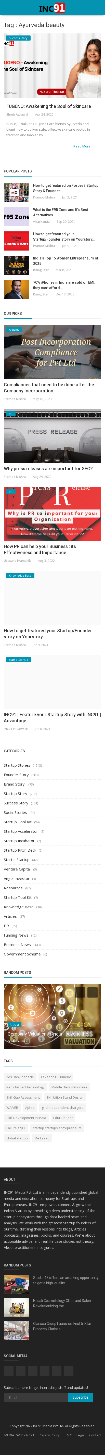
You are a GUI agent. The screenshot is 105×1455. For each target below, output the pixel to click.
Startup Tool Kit (18, 821)
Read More (82, 146)
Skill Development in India (26, 1117)
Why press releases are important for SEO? (48, 468)
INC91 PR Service (16, 729)
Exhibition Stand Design (65, 1097)
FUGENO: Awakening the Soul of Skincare (48, 106)
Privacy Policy (49, 1435)
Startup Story (15, 793)
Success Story (16, 802)
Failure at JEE (16, 1128)
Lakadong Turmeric (56, 1077)
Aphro (30, 1107)
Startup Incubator (19, 840)
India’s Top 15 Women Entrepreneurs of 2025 (65, 261)
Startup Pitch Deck (20, 850)
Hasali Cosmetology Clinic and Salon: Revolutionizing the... (62, 1303)
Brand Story (15, 784)
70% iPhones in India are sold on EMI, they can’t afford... (64, 285)
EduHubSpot (63, 1117)
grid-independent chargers (62, 1107)
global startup (17, 1138)
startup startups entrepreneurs (57, 1128)
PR (6, 925)
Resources (13, 887)
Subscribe (80, 1397)
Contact (95, 1435)
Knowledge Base (19, 906)
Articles (10, 916)
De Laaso (42, 1138)
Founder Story (16, 774)
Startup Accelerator (21, 831)
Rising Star (41, 270)
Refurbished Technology (25, 1087)
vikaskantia (41, 221)
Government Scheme (22, 953)
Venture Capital (17, 869)
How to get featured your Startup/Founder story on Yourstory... (64, 236)
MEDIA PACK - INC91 (19, 1435)
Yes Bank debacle (20, 1077)
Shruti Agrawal (17, 114)
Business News (17, 944)
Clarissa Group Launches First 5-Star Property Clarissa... (62, 1326)
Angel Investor (17, 878)
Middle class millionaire (69, 1087)
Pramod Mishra (44, 197)
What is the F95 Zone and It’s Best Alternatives (60, 212)
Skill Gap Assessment (23, 1097)
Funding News (16, 935)
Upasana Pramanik (17, 560)
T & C (68, 1435)
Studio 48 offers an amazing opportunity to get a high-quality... (66, 1280)
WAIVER (12, 1107)
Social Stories (15, 812)
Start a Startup (17, 859)
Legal (80, 1435)
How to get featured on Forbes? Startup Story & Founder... (65, 188)
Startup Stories (17, 765)
